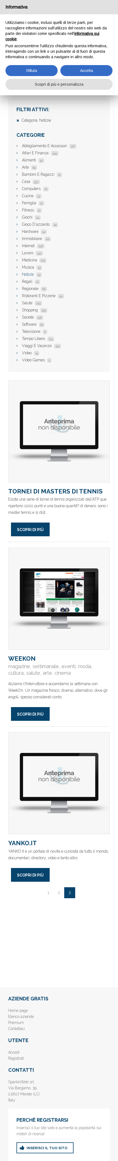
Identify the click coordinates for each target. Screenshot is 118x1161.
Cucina (31, 196)
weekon (59, 598)
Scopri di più (30, 530)
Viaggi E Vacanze (41, 346)
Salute (31, 303)
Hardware (33, 231)
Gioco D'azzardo (39, 224)
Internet (32, 246)
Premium (16, 1022)
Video (30, 353)
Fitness (31, 210)
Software (32, 324)
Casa (30, 181)
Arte (29, 167)
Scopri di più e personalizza (59, 84)
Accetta (86, 70)
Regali (30, 281)
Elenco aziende (21, 1016)
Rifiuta (31, 70)
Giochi (30, 217)
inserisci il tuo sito (47, 1148)
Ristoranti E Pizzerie (42, 296)
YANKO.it (59, 783)
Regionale (34, 288)
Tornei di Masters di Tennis (59, 431)
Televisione (34, 331)
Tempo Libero (37, 338)
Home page (18, 1010)
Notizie (31, 274)
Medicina (33, 260)
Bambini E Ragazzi (41, 174)
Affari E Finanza (39, 153)
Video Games (36, 360)
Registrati (16, 1058)
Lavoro (31, 253)
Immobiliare (35, 238)
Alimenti (32, 160)
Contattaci (16, 1028)
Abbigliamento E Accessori (48, 146)
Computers (34, 188)
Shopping (34, 310)
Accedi (13, 1052)
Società (32, 317)
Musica (31, 267)
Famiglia (32, 203)
